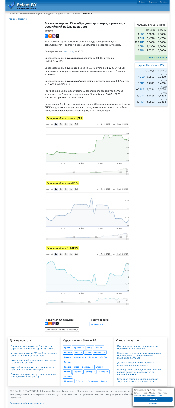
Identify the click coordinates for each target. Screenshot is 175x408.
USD (142, 34)
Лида (76, 367)
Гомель (67, 357)
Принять (153, 399)
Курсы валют (63, 13)
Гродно (67, 367)
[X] (57, 36)
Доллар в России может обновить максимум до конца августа (136, 363)
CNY (142, 46)
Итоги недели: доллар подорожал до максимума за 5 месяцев (137, 347)
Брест (67, 347)
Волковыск (87, 367)
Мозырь (93, 357)
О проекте (153, 2)
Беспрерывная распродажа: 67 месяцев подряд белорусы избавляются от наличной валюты (139, 372)
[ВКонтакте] (46, 36)
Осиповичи (93, 381)
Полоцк (78, 352)
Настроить (153, 404)
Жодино (68, 376)
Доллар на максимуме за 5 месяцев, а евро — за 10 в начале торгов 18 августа (33, 347)
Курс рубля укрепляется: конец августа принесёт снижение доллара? (32, 368)
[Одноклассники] (50, 36)
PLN (142, 50)
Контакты (163, 2)
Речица (67, 362)
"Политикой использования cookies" (148, 395)
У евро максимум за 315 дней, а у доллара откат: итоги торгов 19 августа (34, 354)
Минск (67, 371)
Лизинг (77, 13)
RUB (142, 42)
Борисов (77, 371)
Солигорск (90, 371)
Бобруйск (80, 381)
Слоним (99, 367)
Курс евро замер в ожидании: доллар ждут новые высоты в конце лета (137, 380)
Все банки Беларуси (31, 13)
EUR (142, 38)
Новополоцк (99, 352)
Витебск (68, 352)
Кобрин (99, 347)
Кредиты (49, 13)
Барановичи (78, 347)
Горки (104, 381)
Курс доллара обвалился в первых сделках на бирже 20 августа (34, 361)
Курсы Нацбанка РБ (150, 65)
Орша (88, 352)
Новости (87, 13)
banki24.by (68, 51)
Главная (142, 2)
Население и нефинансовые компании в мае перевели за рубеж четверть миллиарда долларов (139, 355)
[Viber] (54, 36)
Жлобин (103, 357)
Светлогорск (80, 357)
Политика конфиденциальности (27, 403)
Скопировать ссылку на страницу (62, 329)
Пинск (90, 347)
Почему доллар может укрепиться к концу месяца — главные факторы (34, 375)
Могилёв (68, 381)
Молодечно (103, 371)
